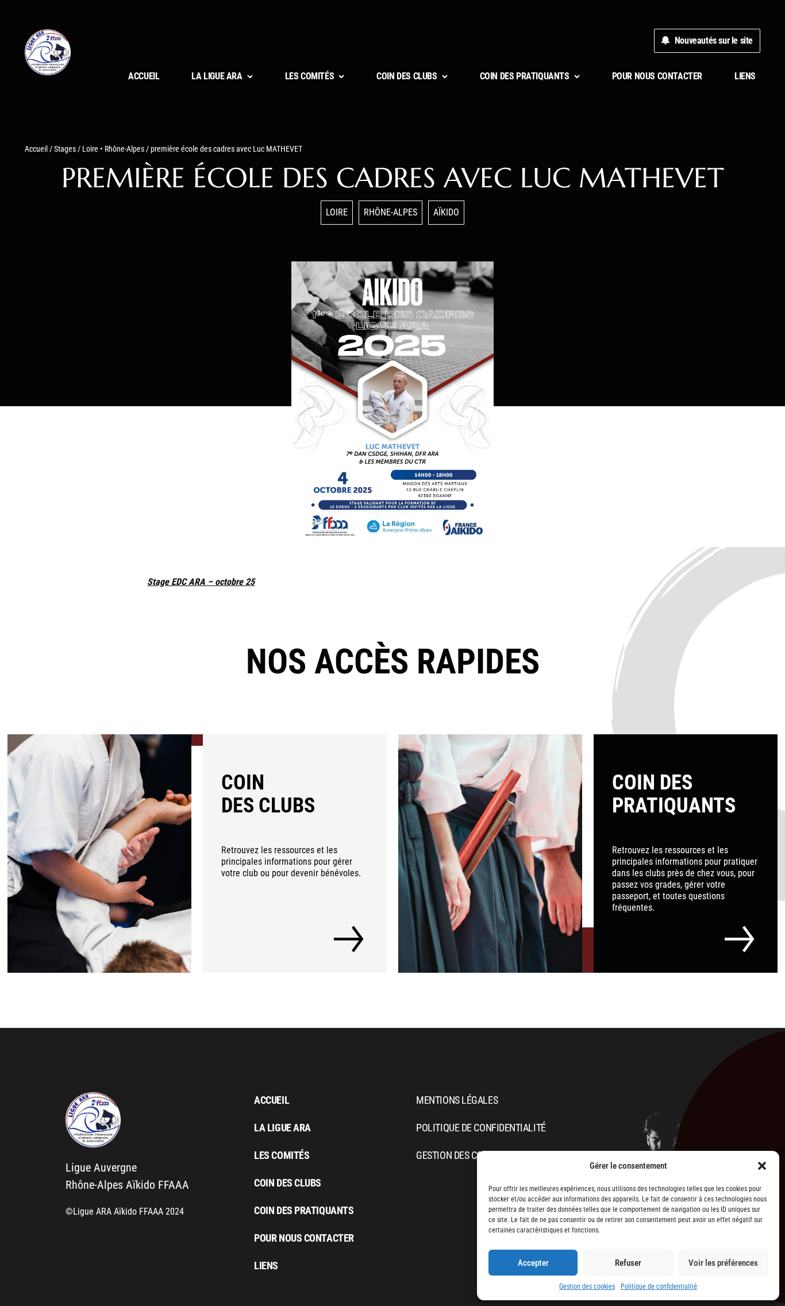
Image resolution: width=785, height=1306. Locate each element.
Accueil (143, 76)
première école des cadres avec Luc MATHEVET (392, 177)
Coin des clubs (287, 1183)
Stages (65, 148)
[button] (762, 1166)
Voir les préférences (723, 1263)
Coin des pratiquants (303, 1210)
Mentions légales (457, 1100)
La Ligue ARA (282, 1128)
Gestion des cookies (587, 1286)
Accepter (533, 1263)
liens (745, 76)
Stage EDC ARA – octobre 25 (201, 581)
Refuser (628, 1263)
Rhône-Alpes (124, 148)
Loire (90, 148)
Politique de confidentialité (659, 1286)
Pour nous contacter (657, 76)
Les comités (281, 1155)
